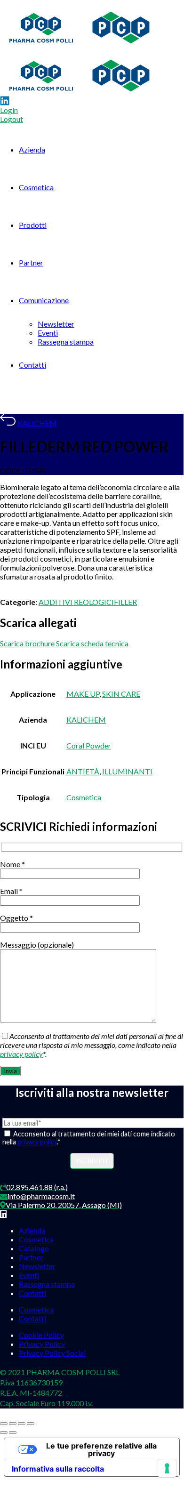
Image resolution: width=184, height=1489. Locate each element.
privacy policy (21, 1053)
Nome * (12, 864)
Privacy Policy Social (52, 1352)
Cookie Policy (41, 1334)
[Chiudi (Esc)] (30, 1423)
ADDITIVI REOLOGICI (76, 601)
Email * (11, 890)
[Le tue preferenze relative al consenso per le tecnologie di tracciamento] (167, 1468)
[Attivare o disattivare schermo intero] (12, 1423)
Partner (31, 262)
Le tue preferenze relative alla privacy (101, 1449)
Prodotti (33, 224)
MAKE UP (82, 693)
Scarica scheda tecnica (92, 643)
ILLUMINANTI (127, 771)
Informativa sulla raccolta (58, 1468)
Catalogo (34, 1248)
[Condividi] (21, 1423)
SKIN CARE (121, 693)
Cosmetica (36, 187)
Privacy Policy (42, 1343)
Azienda (32, 149)
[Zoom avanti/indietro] (4, 1423)
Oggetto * (16, 917)
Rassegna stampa (66, 341)
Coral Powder (88, 745)
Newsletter (56, 323)
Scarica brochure (27, 643)
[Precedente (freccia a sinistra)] (4, 1432)
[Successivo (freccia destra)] (12, 1432)
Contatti (32, 364)
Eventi (48, 332)
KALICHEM (37, 423)
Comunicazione (44, 300)
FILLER (125, 601)
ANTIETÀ (82, 771)
